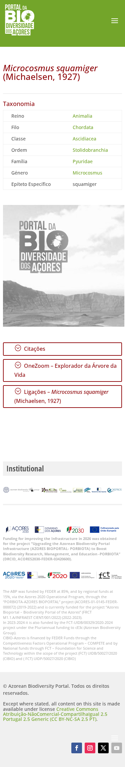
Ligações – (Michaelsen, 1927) (61, 396)
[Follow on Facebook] (76, 748)
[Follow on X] (103, 748)
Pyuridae (83, 161)
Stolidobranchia (90, 150)
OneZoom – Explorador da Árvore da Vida (65, 369)
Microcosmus (87, 173)
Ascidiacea (84, 138)
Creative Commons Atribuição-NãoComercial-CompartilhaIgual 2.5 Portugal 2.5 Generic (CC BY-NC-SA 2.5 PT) (55, 714)
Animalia (82, 116)
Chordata (83, 127)
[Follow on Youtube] (116, 748)
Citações (29, 348)
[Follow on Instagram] (90, 748)
